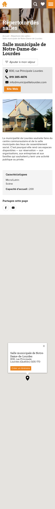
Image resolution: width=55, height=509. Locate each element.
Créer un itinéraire (21, 368)
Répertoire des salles (20, 36)
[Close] (44, 346)
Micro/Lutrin (12, 180)
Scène (9, 184)
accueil (6, 36)
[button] (50, 4)
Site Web (12, 89)
